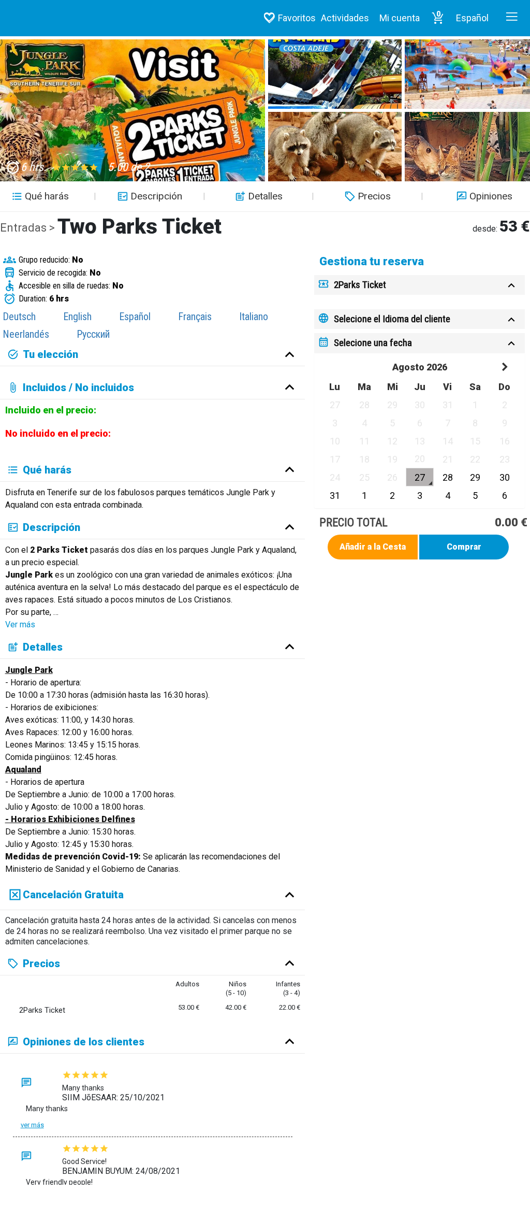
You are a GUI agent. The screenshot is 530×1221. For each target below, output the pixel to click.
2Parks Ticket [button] (360, 285)
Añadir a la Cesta (373, 547)
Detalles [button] (265, 196)
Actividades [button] (345, 17)
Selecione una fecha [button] (373, 343)
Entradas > (28, 227)
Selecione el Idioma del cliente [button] (392, 319)
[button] (438, 18)
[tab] (419, 285)
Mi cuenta (399, 17)
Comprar (464, 547)
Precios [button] (374, 196)
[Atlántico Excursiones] (52, 18)
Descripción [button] (156, 196)
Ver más (20, 624)
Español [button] (472, 17)
